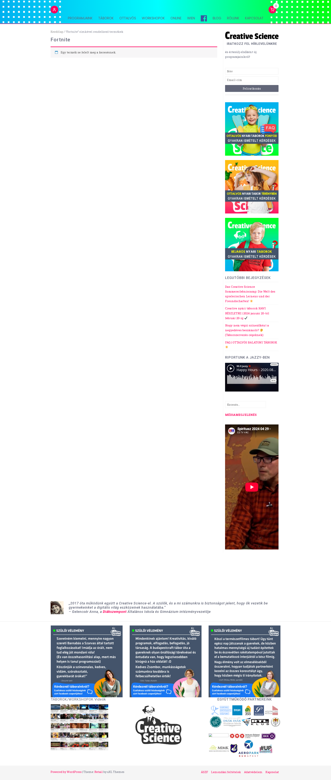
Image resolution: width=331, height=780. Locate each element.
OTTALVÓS (127, 18)
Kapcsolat (254, 18)
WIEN (191, 18)
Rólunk (233, 18)
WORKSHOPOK (153, 18)
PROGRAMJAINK (80, 18)
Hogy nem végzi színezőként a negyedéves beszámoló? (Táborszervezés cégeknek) (247, 330)
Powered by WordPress (66, 772)
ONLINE (175, 18)
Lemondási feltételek (226, 772)
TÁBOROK (106, 18)
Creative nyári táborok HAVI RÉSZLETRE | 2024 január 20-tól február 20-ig (247, 313)
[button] (54, 10)
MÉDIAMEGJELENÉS (241, 415)
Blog (217, 18)
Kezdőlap (57, 32)
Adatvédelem (253, 772)
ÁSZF (204, 772)
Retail (98, 772)
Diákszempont (115, 612)
